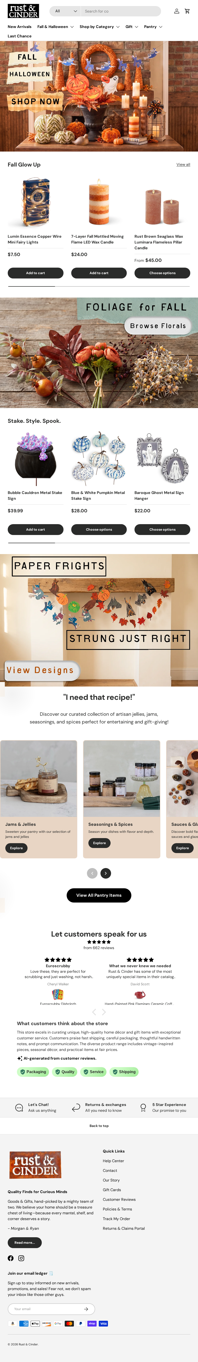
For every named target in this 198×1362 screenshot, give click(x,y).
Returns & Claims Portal (124, 1228)
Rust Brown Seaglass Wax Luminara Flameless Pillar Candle (158, 242)
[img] (99, 942)
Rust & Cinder (28, 1344)
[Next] (105, 873)
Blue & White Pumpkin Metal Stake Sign (98, 495)
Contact (110, 1170)
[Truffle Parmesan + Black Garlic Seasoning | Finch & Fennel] (140, 994)
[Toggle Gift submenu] (136, 27)
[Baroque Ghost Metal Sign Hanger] (162, 458)
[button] (187, 11)
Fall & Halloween (52, 26)
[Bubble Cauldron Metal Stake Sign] (36, 458)
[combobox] (105, 11)
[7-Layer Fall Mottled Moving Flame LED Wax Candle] (99, 202)
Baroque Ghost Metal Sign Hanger (159, 495)
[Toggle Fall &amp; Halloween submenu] (72, 27)
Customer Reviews (119, 1199)
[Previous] (92, 873)
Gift (129, 26)
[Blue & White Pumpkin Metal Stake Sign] (99, 458)
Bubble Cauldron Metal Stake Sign (35, 495)
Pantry (150, 26)
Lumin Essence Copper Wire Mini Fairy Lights (35, 239)
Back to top (99, 1126)
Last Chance (20, 36)
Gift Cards (112, 1189)
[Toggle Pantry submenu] (160, 27)
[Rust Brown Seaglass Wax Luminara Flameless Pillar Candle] (162, 202)
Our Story (111, 1180)
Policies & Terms (117, 1209)
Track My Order (116, 1218)
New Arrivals (20, 26)
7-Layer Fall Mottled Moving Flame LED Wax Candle (97, 239)
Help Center (113, 1160)
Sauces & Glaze (104, 824)
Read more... (24, 1242)
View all (183, 164)
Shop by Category (97, 26)
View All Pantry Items (99, 895)
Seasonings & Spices (27, 824)
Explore (16, 843)
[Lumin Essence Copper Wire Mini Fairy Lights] (36, 202)
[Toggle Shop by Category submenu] (118, 27)
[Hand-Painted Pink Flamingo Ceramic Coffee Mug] (58, 994)
